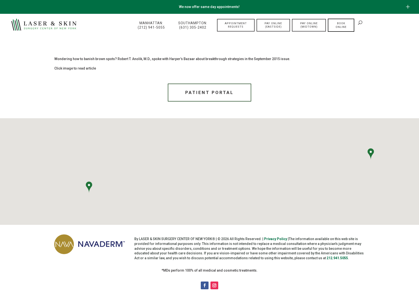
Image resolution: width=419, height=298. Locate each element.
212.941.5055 (337, 258)
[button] (89, 188)
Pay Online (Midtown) (309, 25)
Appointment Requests (236, 25)
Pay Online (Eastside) (273, 25)
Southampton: (192, 25)
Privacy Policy (275, 239)
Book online (341, 25)
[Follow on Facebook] (205, 285)
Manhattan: (151, 25)
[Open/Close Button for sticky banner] (407, 6)
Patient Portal (209, 92)
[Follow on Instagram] (214, 285)
